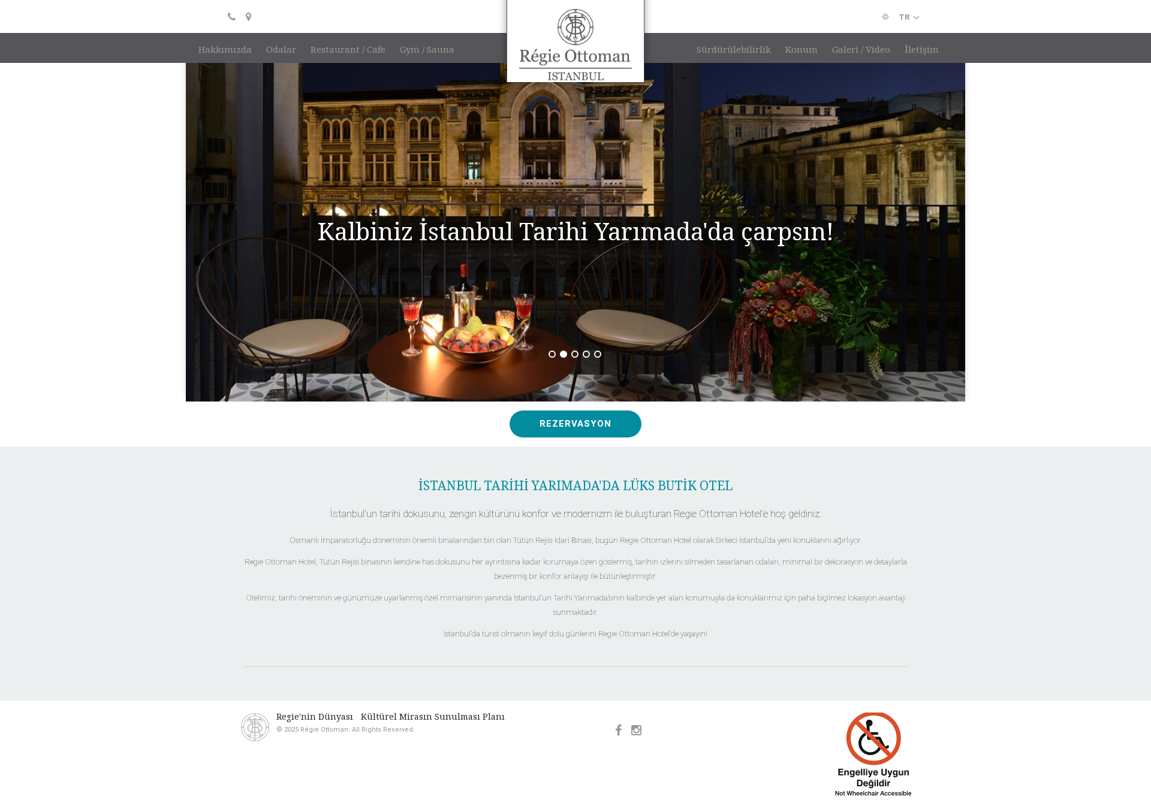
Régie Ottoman (575, 52)
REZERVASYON (575, 395)
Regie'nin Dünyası (314, 688)
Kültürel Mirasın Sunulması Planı (433, 688)
